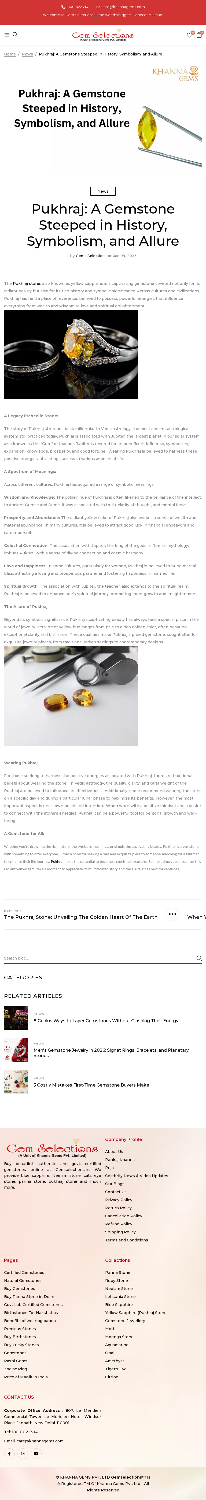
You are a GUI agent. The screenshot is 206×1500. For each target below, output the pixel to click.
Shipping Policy (120, 1232)
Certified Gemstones (24, 1272)
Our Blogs (114, 1183)
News (103, 191)
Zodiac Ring (15, 1369)
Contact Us (116, 1191)
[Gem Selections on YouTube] (36, 1453)
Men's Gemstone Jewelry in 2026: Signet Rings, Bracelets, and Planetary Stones (111, 1053)
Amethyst (114, 1361)
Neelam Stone (119, 1288)
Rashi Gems (15, 1361)
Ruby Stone (116, 1280)
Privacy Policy (118, 1199)
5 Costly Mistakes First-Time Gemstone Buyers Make (91, 1085)
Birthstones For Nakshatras (31, 1312)
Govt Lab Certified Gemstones (33, 1304)
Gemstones (15, 1352)
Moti (109, 1328)
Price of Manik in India (26, 1377)
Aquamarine (116, 1344)
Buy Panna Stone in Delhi (29, 1296)
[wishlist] (189, 35)
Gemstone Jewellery (125, 1320)
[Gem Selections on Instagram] (22, 1453)
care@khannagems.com (123, 7)
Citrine (111, 1377)
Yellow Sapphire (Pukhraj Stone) (136, 1312)
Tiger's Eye (116, 1369)
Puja (109, 1167)
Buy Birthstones (20, 1336)
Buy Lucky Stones (21, 1344)
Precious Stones (20, 1328)
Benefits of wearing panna (30, 1320)
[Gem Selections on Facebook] (9, 1453)
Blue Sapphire (119, 1304)
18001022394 (77, 7)
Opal (109, 1352)
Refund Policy (118, 1224)
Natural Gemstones (23, 1280)
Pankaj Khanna (120, 1159)
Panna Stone (117, 1272)
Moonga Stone (119, 1336)
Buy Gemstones (19, 1288)
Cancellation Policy (123, 1216)
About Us (114, 1151)
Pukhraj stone (26, 283)
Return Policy (118, 1208)
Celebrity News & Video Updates (136, 1175)
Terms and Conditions (126, 1240)
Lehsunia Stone (120, 1296)
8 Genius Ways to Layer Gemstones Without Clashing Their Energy (106, 1020)
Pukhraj (57, 862)
